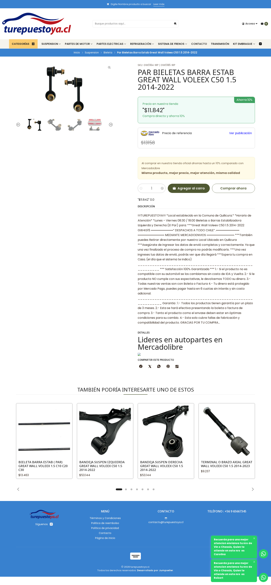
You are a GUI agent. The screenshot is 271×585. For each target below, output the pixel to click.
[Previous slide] (19, 125)
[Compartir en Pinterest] (168, 366)
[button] (119, 489)
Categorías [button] (20, 44)
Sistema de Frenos (171, 44)
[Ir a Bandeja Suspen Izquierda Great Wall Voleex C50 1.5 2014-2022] (105, 431)
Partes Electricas (110, 44)
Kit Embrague (242, 44)
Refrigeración (140, 44)
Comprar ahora (233, 188)
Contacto (199, 44)
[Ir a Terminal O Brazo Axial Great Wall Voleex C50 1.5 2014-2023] (227, 431)
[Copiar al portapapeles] (177, 366)
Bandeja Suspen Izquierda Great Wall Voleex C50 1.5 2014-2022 (102, 466)
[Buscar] (175, 23)
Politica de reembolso (105, 523)
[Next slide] (110, 125)
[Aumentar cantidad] (162, 188)
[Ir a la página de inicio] (36, 24)
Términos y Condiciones (105, 518)
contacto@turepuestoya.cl (165, 522)
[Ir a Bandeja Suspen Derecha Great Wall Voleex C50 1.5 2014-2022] (166, 431)
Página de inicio (105, 538)
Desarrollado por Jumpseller (155, 570)
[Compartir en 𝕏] (150, 366)
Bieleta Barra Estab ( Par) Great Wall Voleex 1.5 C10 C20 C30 (43, 466)
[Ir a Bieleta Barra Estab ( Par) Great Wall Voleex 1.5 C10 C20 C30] (44, 431)
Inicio (77, 52)
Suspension (49, 44)
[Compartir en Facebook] (141, 366)
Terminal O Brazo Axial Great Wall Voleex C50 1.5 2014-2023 (226, 464)
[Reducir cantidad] (141, 188)
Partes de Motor (77, 44)
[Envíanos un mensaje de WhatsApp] (263, 577)
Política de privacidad (105, 528)
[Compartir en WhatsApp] (159, 366)
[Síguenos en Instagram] (260, 43)
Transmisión (220, 44)
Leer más (158, 4)
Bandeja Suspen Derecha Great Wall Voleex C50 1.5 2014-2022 (161, 466)
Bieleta (108, 52)
